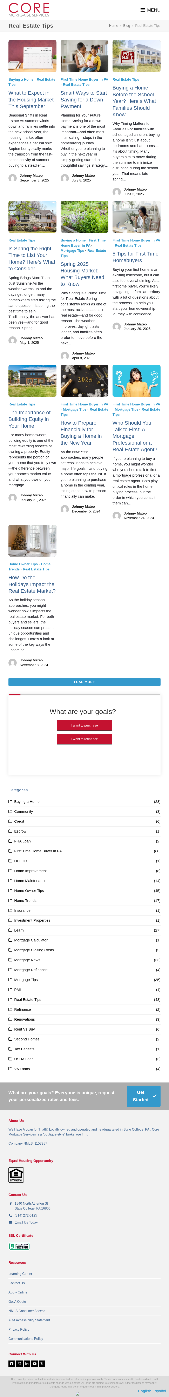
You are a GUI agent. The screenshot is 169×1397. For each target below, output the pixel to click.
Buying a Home (20, 79)
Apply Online (17, 1292)
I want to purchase (84, 725)
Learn (19, 930)
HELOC (20, 861)
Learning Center (20, 1274)
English (144, 1391)
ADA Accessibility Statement (29, 1320)
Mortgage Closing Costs (34, 950)
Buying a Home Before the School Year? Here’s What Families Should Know (134, 101)
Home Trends (25, 901)
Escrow (20, 831)
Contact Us (16, 1283)
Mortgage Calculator (31, 940)
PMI (17, 990)
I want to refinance (84, 739)
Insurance (22, 910)
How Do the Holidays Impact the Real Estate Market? (32, 584)
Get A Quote (17, 1301)
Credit (19, 821)
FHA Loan (22, 841)
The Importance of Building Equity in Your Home (29, 419)
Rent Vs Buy (24, 1029)
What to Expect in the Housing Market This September (31, 99)
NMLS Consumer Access (26, 1311)
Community (23, 811)
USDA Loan (24, 1059)
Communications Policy (25, 1338)
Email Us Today (26, 1222)
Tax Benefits (24, 1049)
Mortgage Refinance (31, 970)
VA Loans (22, 1069)
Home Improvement (30, 871)
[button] (151, 9)
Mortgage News (27, 960)
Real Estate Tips (76, 85)
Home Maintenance (30, 881)
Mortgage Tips (72, 251)
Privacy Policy (18, 1329)
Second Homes (27, 1039)
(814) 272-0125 (26, 1215)
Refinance (22, 1009)
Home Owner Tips (23, 564)
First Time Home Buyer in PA (84, 79)
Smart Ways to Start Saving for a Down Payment (84, 99)
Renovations (24, 1019)
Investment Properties (32, 920)
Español (159, 1391)
